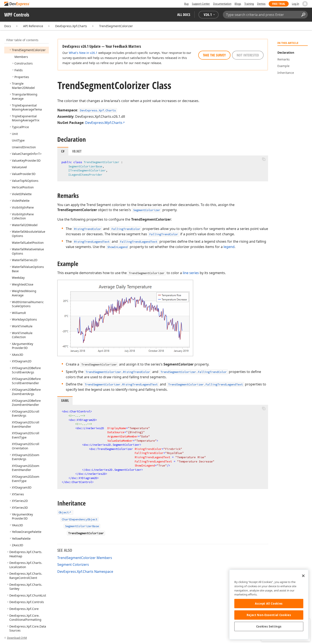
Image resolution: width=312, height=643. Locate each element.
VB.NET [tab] (77, 151)
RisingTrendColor (87, 229)
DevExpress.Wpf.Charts (103, 122)
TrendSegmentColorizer (116, 26)
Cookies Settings (269, 626)
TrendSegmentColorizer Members (84, 557)
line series (191, 272)
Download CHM (17, 638)
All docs (183, 14)
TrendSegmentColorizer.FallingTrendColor (193, 372)
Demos (261, 4)
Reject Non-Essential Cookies (269, 615)
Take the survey (214, 55)
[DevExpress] (17, 4)
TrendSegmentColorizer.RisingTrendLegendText (121, 384)
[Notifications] (305, 4)
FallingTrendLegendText (138, 242)
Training (249, 4)
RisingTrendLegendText (92, 242)
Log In (295, 4)
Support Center (201, 4)
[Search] (303, 14)
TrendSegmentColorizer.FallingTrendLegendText (205, 384)
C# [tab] (63, 151)
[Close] (303, 575)
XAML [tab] (65, 400)
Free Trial (278, 4)
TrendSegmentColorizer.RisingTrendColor (118, 372)
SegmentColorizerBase (85, 166)
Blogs (238, 4)
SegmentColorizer (146, 210)
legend (229, 246)
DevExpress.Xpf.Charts (71, 26)
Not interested (248, 55)
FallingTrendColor (125, 229)
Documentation (222, 4)
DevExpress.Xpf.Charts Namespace (85, 571)
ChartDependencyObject (79, 519)
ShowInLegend (117, 247)
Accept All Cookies (269, 603)
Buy (186, 4)
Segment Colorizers (73, 564)
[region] (269, 604)
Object (64, 512)
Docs (7, 26)
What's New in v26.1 (83, 53)
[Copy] (263, 159)
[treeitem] (29, 50)
